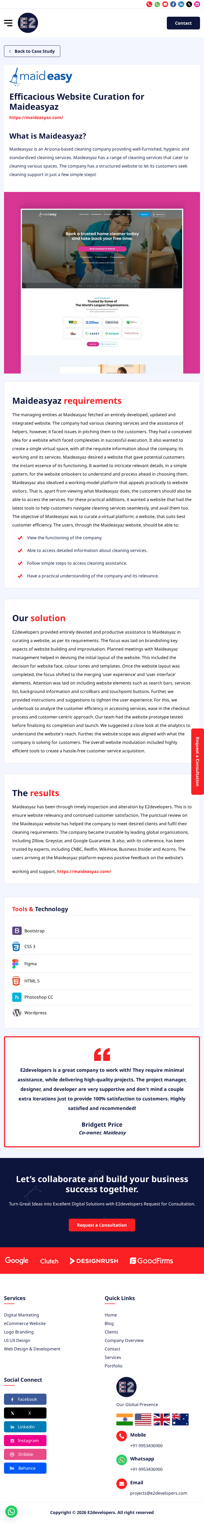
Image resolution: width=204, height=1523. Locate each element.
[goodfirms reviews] (151, 1260)
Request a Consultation (102, 1225)
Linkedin (26, 1427)
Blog (109, 1323)
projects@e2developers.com (165, 4)
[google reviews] (16, 1260)
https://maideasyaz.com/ (36, 117)
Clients (111, 1332)
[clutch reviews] (49, 1260)
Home (111, 1315)
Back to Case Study (35, 51)
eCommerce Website (25, 1323)
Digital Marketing (21, 1315)
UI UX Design (17, 1340)
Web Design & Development (32, 1349)
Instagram (28, 1440)
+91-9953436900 (157, 4)
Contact (183, 23)
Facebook (27, 1399)
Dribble (25, 1454)
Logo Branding (19, 1332)
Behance (27, 1468)
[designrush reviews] (93, 1260)
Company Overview (124, 1340)
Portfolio (113, 1366)
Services (113, 1357)
